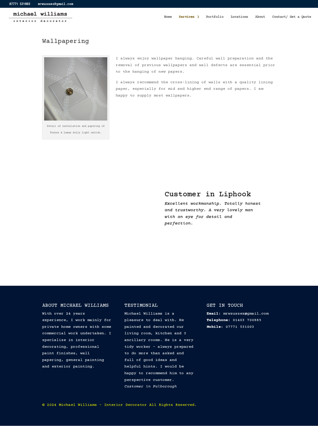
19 (183, 257)
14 (164, 257)
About (260, 17)
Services (186, 17)
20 (186, 257)
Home (168, 17)
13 (161, 257)
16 (172, 257)
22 (194, 257)
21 (190, 257)
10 (150, 257)
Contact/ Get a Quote (291, 17)
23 (197, 257)
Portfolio (214, 17)
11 (153, 257)
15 (168, 257)
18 (179, 257)
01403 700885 (247, 320)
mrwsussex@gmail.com (245, 314)
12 (157, 257)
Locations (239, 17)
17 (175, 257)
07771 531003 (240, 327)
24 (201, 257)
